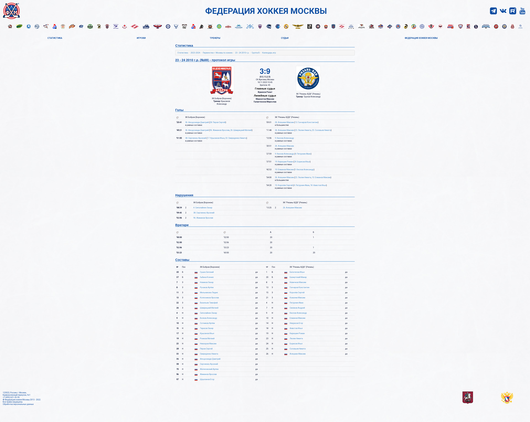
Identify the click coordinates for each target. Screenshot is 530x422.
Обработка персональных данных (18, 404)
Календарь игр (269, 53)
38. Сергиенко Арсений (195, 138)
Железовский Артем (209, 369)
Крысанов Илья (207, 333)
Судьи (284, 38)
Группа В (256, 53)
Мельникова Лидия (209, 292)
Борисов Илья (296, 343)
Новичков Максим (298, 282)
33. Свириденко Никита (235, 138)
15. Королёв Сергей (284, 185)
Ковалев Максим (297, 298)
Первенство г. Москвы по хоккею (218, 53)
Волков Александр (208, 318)
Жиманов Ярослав (208, 374)
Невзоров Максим (208, 343)
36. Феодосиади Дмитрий (197, 122)
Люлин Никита (296, 338)
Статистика (54, 38)
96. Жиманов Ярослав (220, 130)
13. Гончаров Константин (306, 122)
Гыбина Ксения (207, 277)
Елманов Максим (297, 318)
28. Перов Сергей (217, 122)
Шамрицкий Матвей (209, 308)
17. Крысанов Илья (215, 138)
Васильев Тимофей (209, 303)
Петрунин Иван (296, 303)
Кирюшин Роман (297, 333)
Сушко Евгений (207, 272)
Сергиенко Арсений (209, 364)
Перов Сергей (206, 349)
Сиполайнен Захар (208, 313)
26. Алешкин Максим (284, 122)
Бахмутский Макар (298, 277)
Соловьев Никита (298, 349)
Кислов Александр (298, 313)
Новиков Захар (207, 282)
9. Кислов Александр (284, 138)
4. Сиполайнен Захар (202, 208)
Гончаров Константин (299, 287)
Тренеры (215, 38)
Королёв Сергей (297, 292)
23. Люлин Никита (303, 130)
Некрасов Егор (296, 323)
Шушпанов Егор (207, 379)
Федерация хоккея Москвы (421, 38)
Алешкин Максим (298, 354)
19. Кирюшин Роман (284, 162)
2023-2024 (195, 53)
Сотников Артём (207, 323)
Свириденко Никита (209, 354)
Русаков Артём (207, 287)
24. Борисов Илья (302, 162)
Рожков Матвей (207, 338)
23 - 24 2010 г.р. (242, 53)
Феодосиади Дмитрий (210, 359)
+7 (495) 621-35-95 (11, 397)
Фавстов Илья (296, 328)
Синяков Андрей (297, 308)
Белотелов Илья (297, 272)
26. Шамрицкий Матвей (241, 130)
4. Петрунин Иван (303, 154)
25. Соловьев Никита (321, 130)
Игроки (141, 38)
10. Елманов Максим (284, 169)
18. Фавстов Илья (318, 185)
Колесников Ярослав (209, 298)
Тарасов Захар (206, 328)
